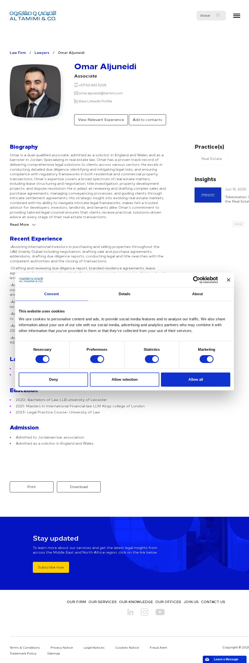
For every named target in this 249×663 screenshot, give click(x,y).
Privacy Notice (62, 647)
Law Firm (18, 52)
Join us (191, 602)
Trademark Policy (23, 653)
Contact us (213, 602)
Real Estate (211, 158)
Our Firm (76, 602)
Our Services (103, 602)
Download (79, 486)
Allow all (195, 379)
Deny (53, 379)
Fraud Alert (158, 647)
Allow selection (125, 379)
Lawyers (42, 52)
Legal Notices (94, 647)
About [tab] (197, 294)
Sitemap (53, 653)
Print (31, 486)
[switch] (97, 359)
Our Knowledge (136, 602)
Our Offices (168, 602)
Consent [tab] (51, 294)
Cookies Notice (127, 647)
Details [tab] (125, 294)
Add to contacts (147, 119)
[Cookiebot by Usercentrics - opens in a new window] (196, 279)
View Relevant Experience (101, 119)
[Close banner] (228, 280)
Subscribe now (51, 567)
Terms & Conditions (25, 647)
